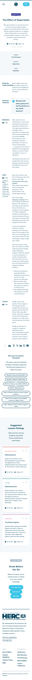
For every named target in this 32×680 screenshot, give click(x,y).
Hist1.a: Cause (9, 383)
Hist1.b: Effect (22, 383)
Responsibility (22, 660)
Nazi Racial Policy (10, 451)
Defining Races (10, 455)
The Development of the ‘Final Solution (20, 181)
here (25, 234)
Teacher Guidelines (6, 656)
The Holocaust (16, 57)
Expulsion (16, 70)
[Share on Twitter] (17, 345)
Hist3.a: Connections (16, 388)
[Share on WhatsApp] (24, 345)
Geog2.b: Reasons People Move (16, 375)
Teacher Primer (7, 660)
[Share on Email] (27, 345)
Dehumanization (11, 486)
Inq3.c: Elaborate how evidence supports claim (16, 405)
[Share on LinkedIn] (20, 345)
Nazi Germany (22, 655)
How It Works (7, 652)
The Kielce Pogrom (12, 522)
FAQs (4, 663)
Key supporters (7, 640)
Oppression (16, 64)
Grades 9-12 (20, 43)
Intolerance (21, 652)
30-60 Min (11, 43)
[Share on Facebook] (14, 345)
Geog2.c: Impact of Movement (16, 379)
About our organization (10, 637)
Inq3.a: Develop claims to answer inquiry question (16, 393)
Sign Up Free (26, 4)
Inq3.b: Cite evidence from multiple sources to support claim (16, 399)
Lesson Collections (21, 664)
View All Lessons (17, 46)
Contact (4, 675)
